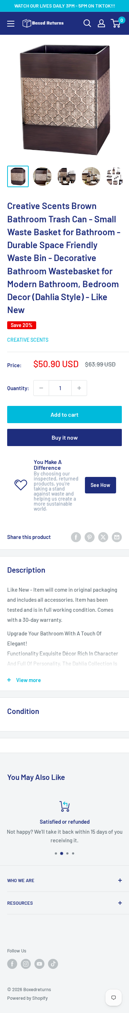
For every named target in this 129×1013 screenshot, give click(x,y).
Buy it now (65, 437)
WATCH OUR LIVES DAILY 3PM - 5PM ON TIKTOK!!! (64, 6)
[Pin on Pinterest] (90, 536)
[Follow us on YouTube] (39, 964)
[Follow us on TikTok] (53, 964)
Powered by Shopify (27, 998)
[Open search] (87, 23)
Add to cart (64, 414)
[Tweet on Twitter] (103, 536)
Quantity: (18, 388)
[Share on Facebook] (76, 536)
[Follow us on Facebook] (12, 964)
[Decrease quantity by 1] (41, 388)
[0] (115, 23)
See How (100, 485)
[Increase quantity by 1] (79, 388)
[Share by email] (117, 536)
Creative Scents (27, 340)
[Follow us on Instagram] (26, 964)
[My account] (101, 23)
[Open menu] (10, 24)
